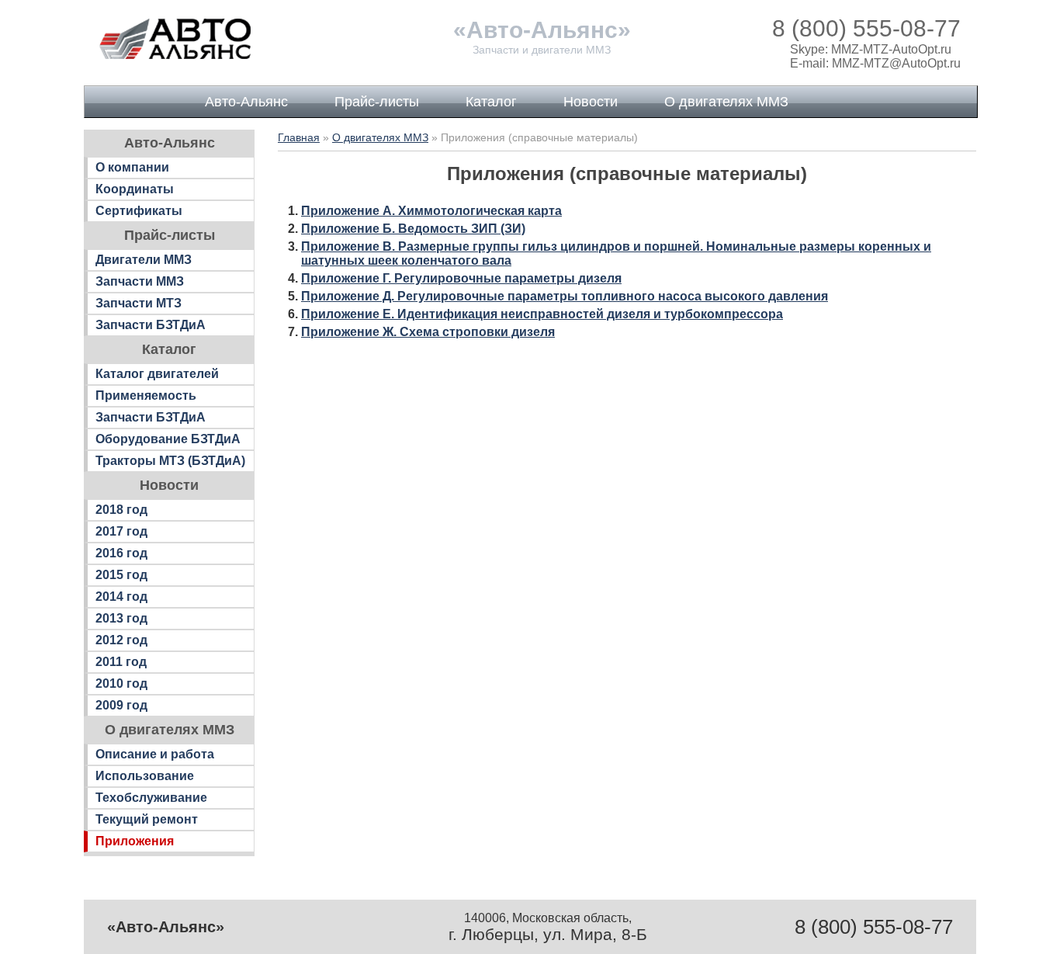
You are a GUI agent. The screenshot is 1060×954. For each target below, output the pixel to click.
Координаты (134, 189)
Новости (590, 101)
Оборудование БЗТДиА (168, 439)
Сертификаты (138, 210)
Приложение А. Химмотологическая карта (431, 210)
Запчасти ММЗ (139, 281)
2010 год (121, 683)
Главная (299, 137)
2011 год (121, 661)
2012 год (121, 640)
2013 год (121, 618)
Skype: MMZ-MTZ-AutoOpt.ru (870, 49)
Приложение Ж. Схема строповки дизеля (428, 331)
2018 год (121, 509)
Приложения (134, 841)
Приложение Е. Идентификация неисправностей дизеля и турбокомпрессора (542, 314)
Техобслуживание (151, 797)
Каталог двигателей (157, 373)
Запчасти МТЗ (138, 303)
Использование (144, 775)
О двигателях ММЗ (726, 101)
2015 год (121, 574)
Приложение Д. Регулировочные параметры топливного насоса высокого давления (564, 296)
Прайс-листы (376, 101)
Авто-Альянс (246, 101)
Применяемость (145, 395)
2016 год (121, 553)
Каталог (491, 101)
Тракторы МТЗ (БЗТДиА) (170, 460)
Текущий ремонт (146, 819)
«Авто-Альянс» (542, 30)
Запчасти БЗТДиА (150, 324)
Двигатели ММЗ (143, 259)
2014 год (121, 596)
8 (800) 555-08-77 (866, 28)
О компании (132, 167)
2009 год (121, 705)
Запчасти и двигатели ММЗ (542, 49)
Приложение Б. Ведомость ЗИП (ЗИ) (413, 228)
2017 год (121, 531)
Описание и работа (154, 754)
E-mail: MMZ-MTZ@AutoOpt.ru (875, 63)
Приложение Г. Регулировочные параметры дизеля (461, 278)
